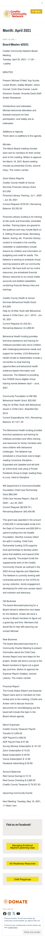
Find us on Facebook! (18, 825)
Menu (37, 11)
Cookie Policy (13, 927)
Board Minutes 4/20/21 (15, 44)
